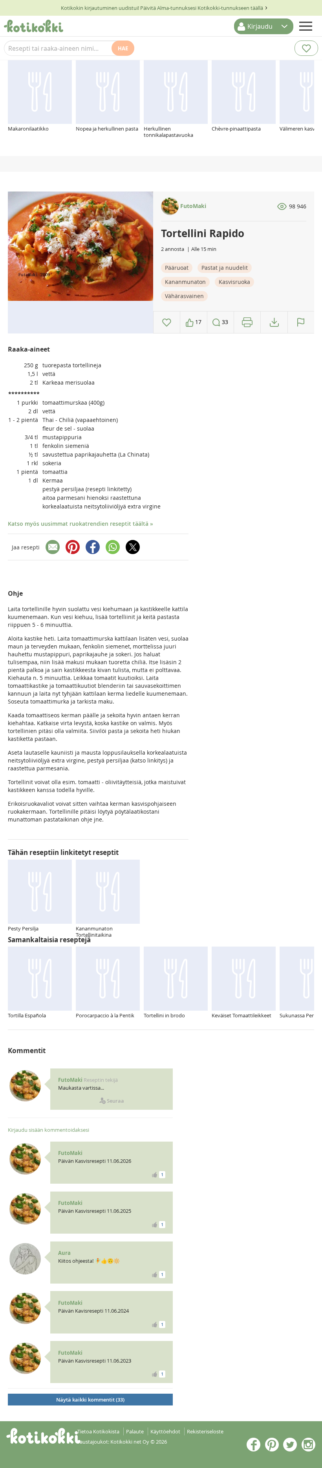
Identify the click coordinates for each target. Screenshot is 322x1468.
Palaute (135, 1431)
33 (224, 322)
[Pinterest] (73, 547)
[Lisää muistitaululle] (167, 322)
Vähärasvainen (184, 296)
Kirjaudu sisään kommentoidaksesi (48, 1129)
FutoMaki (192, 206)
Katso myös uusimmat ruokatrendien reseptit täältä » (80, 523)
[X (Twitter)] (133, 547)
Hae (123, 48)
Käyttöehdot (165, 1431)
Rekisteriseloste (205, 1431)
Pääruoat (176, 267)
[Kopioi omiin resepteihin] (274, 322)
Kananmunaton (185, 281)
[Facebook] (93, 547)
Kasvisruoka (234, 281)
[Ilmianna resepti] (301, 322)
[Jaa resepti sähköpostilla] (53, 547)
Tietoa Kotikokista (98, 1431)
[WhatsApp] (113, 547)
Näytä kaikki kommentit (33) (90, 1399)
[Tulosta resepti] (247, 322)
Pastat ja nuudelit (224, 267)
